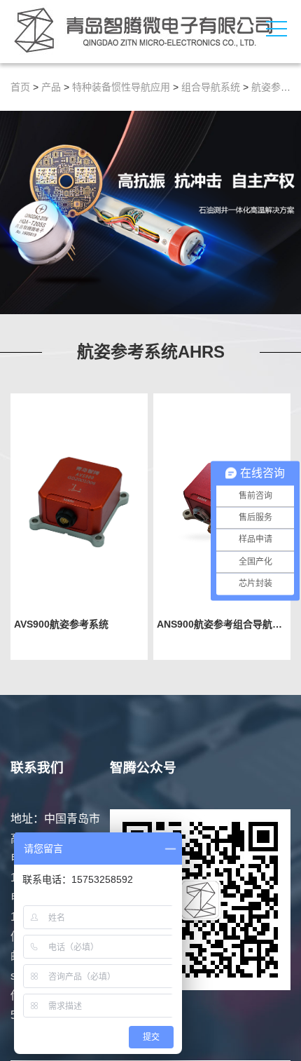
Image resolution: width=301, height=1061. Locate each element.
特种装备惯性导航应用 (121, 87)
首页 (20, 87)
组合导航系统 (210, 87)
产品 (51, 87)
